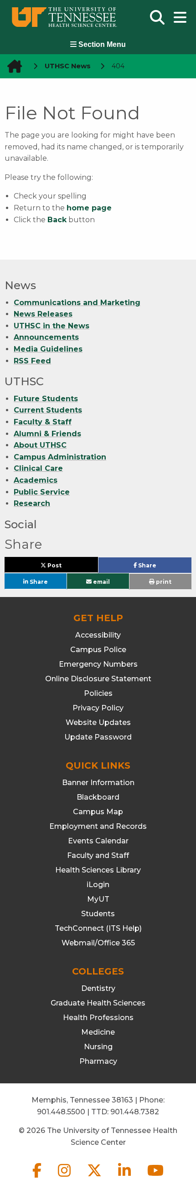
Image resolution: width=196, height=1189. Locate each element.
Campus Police (98, 649)
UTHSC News (68, 66)
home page (89, 208)
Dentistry (98, 988)
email (101, 581)
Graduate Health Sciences (98, 1003)
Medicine (98, 1032)
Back (57, 219)
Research (32, 503)
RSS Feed (32, 361)
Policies (98, 693)
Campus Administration (60, 457)
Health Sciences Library (98, 870)
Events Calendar (98, 841)
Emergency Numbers (98, 664)
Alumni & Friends (47, 433)
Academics (35, 480)
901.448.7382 (134, 1111)
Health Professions (98, 1017)
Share (161, 567)
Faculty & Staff (43, 422)
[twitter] (95, 1178)
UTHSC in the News (51, 325)
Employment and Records (98, 826)
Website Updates (98, 722)
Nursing (98, 1046)
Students (98, 913)
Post (64, 567)
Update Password (98, 737)
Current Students (48, 410)
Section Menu (101, 44)
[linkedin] (125, 1178)
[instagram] (65, 1178)
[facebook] (38, 1178)
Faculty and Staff (98, 855)
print (163, 581)
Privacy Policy (98, 708)
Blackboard (98, 797)
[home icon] (12, 66)
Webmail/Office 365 (98, 943)
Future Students (46, 398)
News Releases (43, 314)
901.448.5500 (61, 1111)
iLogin (98, 884)
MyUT (98, 899)
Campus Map (98, 811)
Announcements (46, 337)
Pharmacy (98, 1061)
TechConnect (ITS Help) (98, 928)
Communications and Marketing (77, 302)
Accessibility (98, 635)
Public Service (42, 492)
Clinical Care (38, 468)
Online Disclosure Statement (98, 678)
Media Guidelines (48, 349)
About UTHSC (40, 445)
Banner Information (98, 782)
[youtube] (155, 1178)
